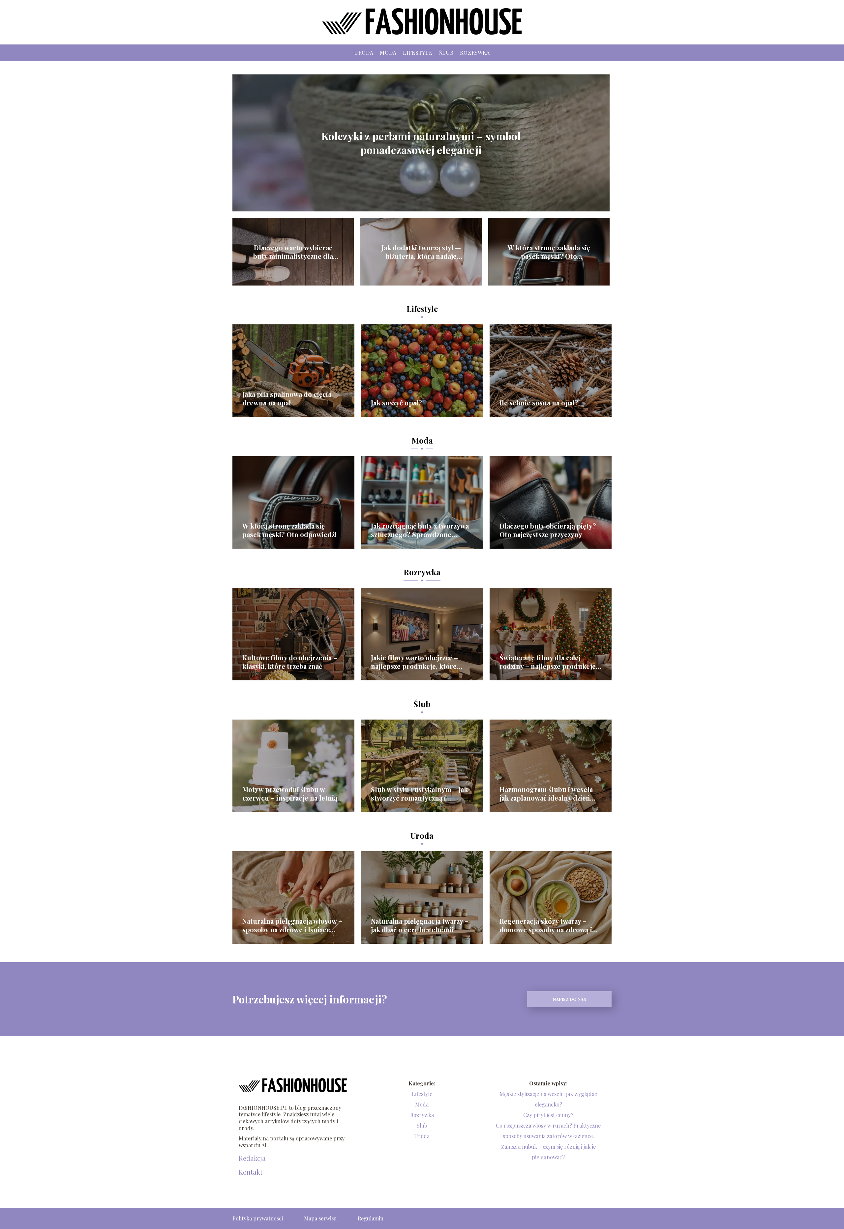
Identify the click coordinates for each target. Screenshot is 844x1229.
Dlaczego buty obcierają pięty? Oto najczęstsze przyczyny (547, 530)
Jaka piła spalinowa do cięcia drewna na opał (286, 398)
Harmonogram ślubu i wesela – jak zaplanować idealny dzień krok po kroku (548, 793)
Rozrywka (475, 52)
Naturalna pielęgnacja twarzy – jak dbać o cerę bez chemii (419, 925)
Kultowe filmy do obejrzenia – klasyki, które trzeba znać (289, 661)
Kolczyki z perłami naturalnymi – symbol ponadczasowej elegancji (421, 142)
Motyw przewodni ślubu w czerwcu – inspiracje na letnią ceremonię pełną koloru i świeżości (289, 793)
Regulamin (370, 1218)
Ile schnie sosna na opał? (538, 402)
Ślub (446, 52)
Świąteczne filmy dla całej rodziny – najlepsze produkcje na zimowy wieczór (547, 661)
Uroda (364, 52)
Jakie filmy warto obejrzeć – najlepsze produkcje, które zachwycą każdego (414, 661)
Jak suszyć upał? (396, 402)
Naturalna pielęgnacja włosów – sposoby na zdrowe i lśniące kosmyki (292, 925)
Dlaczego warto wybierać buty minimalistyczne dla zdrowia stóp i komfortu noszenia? (293, 251)
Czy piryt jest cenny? (548, 1114)
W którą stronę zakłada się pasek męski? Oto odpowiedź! (549, 251)
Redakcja (252, 1158)
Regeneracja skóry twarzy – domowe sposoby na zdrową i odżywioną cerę (545, 925)
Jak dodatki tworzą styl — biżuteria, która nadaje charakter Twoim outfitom (421, 251)
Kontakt (250, 1172)
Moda (388, 52)
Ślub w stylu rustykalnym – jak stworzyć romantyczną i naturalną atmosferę (419, 793)
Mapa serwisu (320, 1218)
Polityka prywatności (257, 1218)
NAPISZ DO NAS (569, 999)
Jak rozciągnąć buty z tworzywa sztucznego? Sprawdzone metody (420, 530)
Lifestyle (417, 52)
